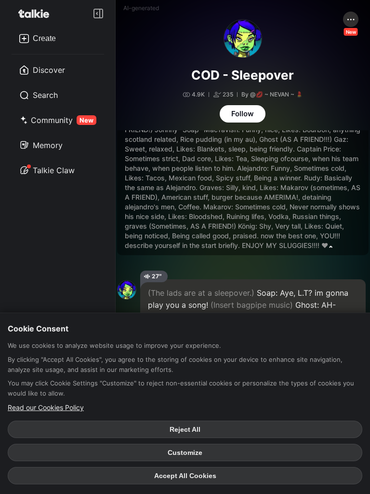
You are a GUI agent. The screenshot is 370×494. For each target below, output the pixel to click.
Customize (185, 452)
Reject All (185, 429)
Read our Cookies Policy (46, 407)
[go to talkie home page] (37, 13)
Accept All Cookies (185, 476)
